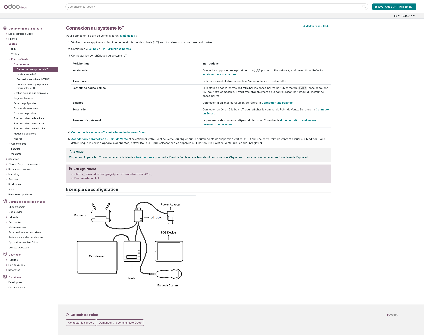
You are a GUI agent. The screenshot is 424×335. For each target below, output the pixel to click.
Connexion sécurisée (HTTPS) (33, 79)
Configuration (22, 64)
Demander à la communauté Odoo (120, 322)
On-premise (14, 222)
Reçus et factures (23, 98)
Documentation (16, 287)
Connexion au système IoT (32, 69)
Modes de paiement (25, 133)
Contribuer (15, 277)
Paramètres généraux (20, 194)
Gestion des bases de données (27, 201)
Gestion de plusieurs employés (31, 93)
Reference (14, 269)
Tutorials (13, 259)
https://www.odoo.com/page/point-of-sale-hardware (110, 174)
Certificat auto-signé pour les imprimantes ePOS (32, 86)
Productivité (15, 184)
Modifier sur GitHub (317, 26)
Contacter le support (81, 322)
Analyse (18, 138)
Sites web (13, 159)
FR (396, 15)
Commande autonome (26, 108)
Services (13, 179)
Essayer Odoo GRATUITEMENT (394, 6)
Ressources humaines (20, 169)
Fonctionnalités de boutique (29, 118)
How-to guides (16, 265)
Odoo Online (16, 211)
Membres (16, 153)
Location (16, 148)
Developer (15, 254)
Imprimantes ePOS (26, 74)
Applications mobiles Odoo (23, 242)
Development (15, 282)
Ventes (12, 43)
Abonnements (18, 143)
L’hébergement (17, 206)
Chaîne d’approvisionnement (24, 164)
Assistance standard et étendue (26, 237)
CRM (13, 49)
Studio (11, 189)
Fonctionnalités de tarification (30, 128)
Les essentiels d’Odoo (20, 33)
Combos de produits (25, 113)
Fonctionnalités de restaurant (29, 123)
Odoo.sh (13, 217)
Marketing (13, 174)
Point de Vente (19, 59)
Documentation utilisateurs (25, 28)
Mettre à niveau (17, 227)
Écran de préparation (25, 103)
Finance (12, 38)
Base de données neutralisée (25, 232)
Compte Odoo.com (19, 247)
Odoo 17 (407, 15)
